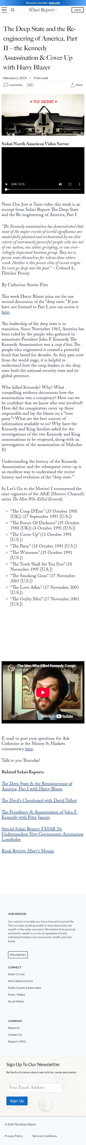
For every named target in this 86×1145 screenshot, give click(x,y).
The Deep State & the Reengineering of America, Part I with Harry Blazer (37, 787)
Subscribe (54, 2)
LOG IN (77, 10)
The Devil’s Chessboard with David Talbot (39, 801)
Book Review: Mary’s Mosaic (28, 851)
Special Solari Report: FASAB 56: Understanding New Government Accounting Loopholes (42, 835)
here (5, 312)
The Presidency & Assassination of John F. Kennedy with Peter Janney (39, 815)
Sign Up (17, 1101)
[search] (13, 10)
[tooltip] (72, 85)
